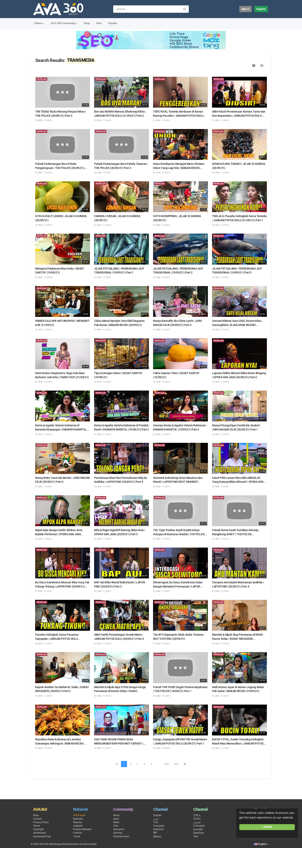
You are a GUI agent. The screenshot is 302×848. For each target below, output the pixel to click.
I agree (267, 827)
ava (40, 120)
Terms (36, 825)
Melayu (157, 836)
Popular (112, 23)
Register (261, 9)
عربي (156, 818)
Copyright (38, 829)
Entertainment (121, 836)
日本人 (197, 815)
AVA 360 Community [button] (63, 23)
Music (116, 815)
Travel (76, 836)
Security (77, 822)
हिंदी (155, 832)
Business (78, 818)
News (116, 822)
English (157, 815)
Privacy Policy (41, 822)
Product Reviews (82, 829)
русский (198, 829)
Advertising (39, 832)
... (158, 764)
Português (199, 825)
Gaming (117, 832)
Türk (195, 836)
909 (176, 764)
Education (118, 829)
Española (198, 832)
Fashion (77, 832)
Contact (37, 818)
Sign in (245, 9)
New (99, 23)
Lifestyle (77, 825)
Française (158, 825)
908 (166, 764)
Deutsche (158, 829)
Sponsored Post (42, 836)
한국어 (197, 818)
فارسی (197, 822)
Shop (87, 23)
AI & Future (79, 815)
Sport (116, 818)
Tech (115, 825)
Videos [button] (38, 23)
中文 (155, 822)
